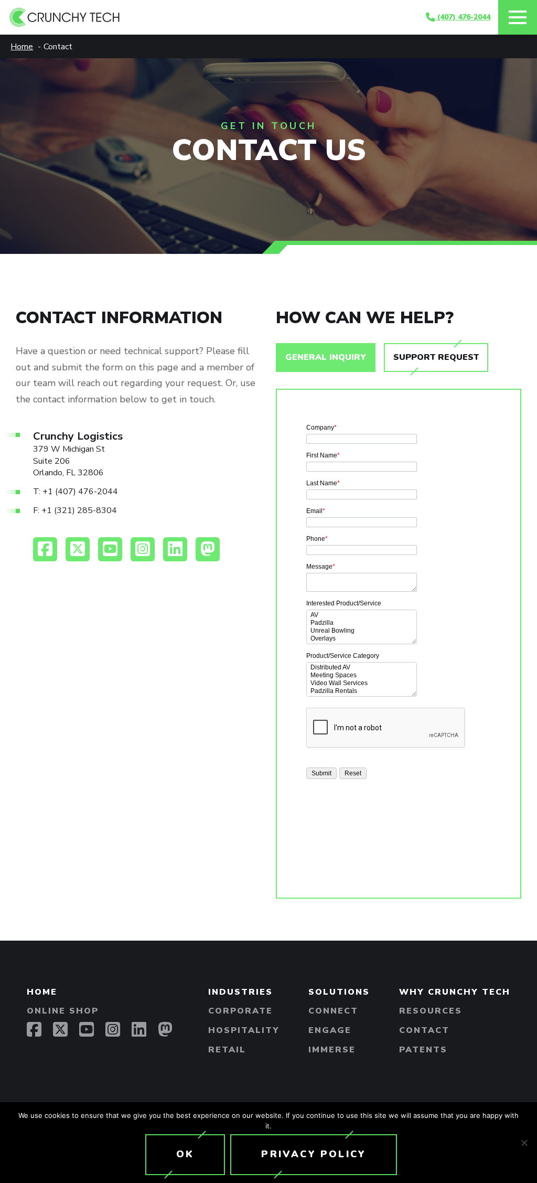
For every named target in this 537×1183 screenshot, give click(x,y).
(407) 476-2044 (462, 17)
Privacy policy (313, 1154)
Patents (423, 1050)
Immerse (332, 1050)
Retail (227, 1050)
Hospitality (244, 1030)
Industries (240, 992)
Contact (424, 1030)
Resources (430, 1011)
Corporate (240, 1011)
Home (42, 992)
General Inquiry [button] (325, 357)
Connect (333, 1011)
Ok (185, 1154)
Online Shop (63, 1011)
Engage (329, 1030)
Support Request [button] (436, 357)
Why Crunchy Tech (454, 992)
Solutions (339, 992)
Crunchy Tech (217, 17)
